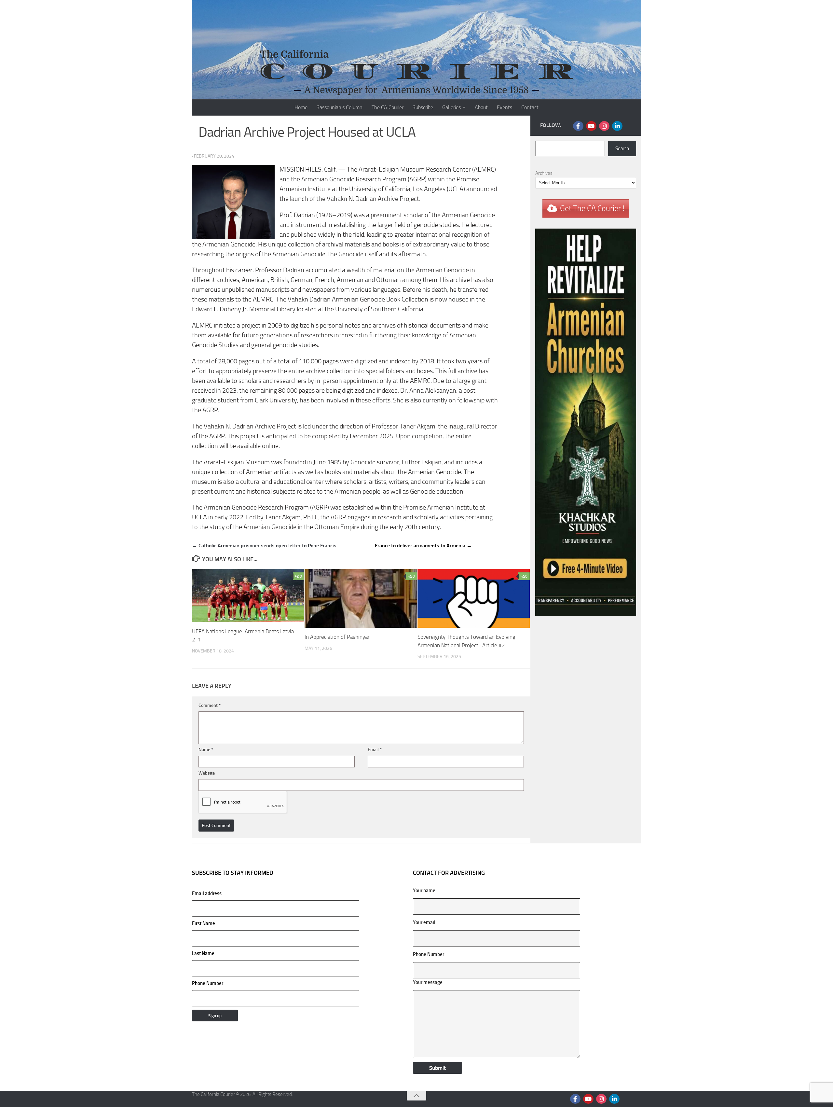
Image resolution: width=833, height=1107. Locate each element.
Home (300, 107)
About (481, 107)
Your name (424, 890)
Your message (428, 982)
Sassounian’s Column (339, 107)
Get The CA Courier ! (592, 208)
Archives (544, 173)
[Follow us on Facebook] (578, 126)
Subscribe (423, 107)
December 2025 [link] (371, 436)
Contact (530, 107)
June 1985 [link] (327, 462)
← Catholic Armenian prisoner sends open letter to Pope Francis (264, 545)
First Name (203, 923)
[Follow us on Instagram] (604, 126)
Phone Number (207, 983)
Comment (209, 705)
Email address (207, 893)
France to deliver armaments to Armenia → (423, 545)
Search (622, 148)
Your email (424, 922)
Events (504, 107)
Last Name (203, 953)
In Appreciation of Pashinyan (338, 637)
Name (205, 749)
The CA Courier (387, 107)
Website (206, 773)
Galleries (451, 107)
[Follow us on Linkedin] (617, 126)
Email (375, 749)
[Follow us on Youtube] (591, 126)
